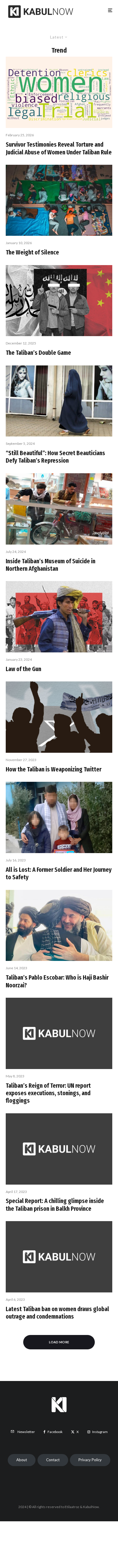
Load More (59, 1342)
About (21, 1459)
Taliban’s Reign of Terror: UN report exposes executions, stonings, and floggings (48, 1093)
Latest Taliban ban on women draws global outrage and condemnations (57, 1312)
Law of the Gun (23, 669)
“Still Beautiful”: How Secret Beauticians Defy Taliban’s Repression (55, 456)
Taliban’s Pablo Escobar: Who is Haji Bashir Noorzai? (57, 981)
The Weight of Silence (32, 252)
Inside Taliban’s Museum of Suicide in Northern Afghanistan (50, 565)
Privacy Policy (90, 1459)
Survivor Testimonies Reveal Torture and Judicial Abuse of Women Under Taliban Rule (59, 148)
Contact (53, 1459)
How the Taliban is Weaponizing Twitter (53, 769)
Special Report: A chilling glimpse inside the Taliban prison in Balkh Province (55, 1204)
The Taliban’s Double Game (38, 353)
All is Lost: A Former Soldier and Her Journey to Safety (59, 873)
